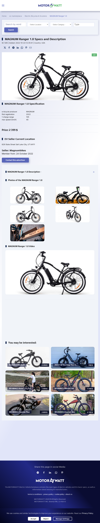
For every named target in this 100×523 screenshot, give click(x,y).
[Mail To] (30, 47)
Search (11, 30)
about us (68, 494)
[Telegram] (13, 47)
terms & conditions (35, 494)
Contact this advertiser (15, 160)
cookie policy (59, 494)
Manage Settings (62, 519)
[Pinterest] (26, 47)
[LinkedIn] (17, 47)
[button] (3, 5)
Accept (33, 519)
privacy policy (48, 494)
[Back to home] (50, 5)
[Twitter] (5, 47)
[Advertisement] (50, 319)
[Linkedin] (50, 472)
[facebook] (44, 472)
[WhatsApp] (22, 47)
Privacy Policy (87, 513)
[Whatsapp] (56, 472)
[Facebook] (9, 47)
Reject (46, 519)
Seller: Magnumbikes (14, 150)
